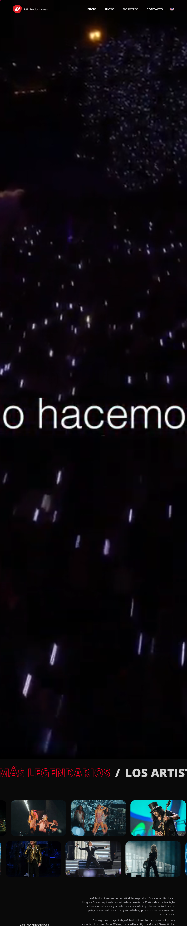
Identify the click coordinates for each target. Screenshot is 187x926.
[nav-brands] (30, 9)
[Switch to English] (172, 9)
